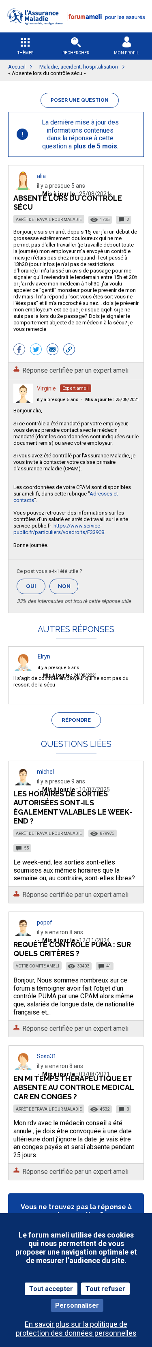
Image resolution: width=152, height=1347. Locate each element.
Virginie (46, 388)
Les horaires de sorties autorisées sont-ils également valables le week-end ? (72, 807)
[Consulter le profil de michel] (23, 783)
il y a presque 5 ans (57, 399)
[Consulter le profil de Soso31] (23, 1068)
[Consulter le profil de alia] (23, 187)
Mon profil (126, 53)
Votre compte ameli (37, 966)
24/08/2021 (70, 675)
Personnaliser (77, 1305)
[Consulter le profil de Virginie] (23, 401)
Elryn (44, 656)
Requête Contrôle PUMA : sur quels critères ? (72, 949)
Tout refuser (105, 1289)
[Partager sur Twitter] (36, 350)
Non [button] (68, 588)
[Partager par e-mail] (52, 350)
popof (44, 922)
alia (41, 176)
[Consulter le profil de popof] (23, 934)
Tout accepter (51, 1289)
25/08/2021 (112, 399)
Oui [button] (35, 586)
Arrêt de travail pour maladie (49, 219)
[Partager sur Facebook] (19, 350)
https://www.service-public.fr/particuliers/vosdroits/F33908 (58, 529)
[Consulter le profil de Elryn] (23, 669)
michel (45, 771)
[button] (76, 30)
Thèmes (25, 53)
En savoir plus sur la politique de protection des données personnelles (76, 1328)
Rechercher (75, 53)
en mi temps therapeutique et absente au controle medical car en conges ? (73, 1087)
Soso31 (46, 1056)
